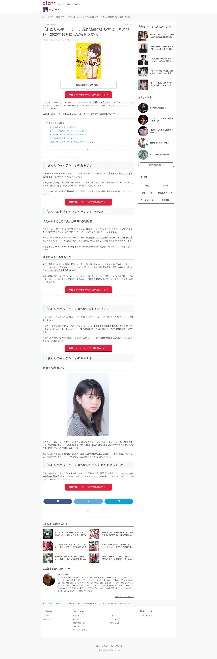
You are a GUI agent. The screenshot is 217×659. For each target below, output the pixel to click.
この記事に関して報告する (124, 597)
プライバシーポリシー (81, 630)
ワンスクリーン (146, 615)
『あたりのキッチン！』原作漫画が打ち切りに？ (67, 134)
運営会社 (76, 615)
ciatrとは (76, 619)
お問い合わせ (115, 623)
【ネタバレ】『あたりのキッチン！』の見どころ (67, 130)
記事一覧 (47, 615)
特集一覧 (47, 619)
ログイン (113, 615)
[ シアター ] (62, 4)
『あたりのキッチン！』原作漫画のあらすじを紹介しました (71, 141)
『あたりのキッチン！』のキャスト (62, 138)
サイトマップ (115, 619)
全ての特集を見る (155, 165)
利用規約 (76, 626)
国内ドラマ (54, 10)
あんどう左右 (62, 574)
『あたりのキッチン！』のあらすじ (62, 127)
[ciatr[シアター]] (49, 4)
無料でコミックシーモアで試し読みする (87, 94)
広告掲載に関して (79, 623)
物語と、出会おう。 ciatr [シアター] (108, 646)
